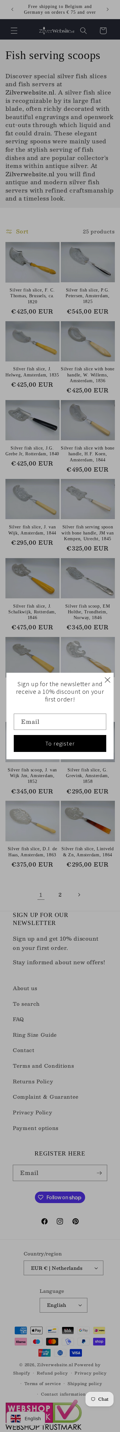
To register (60, 743)
